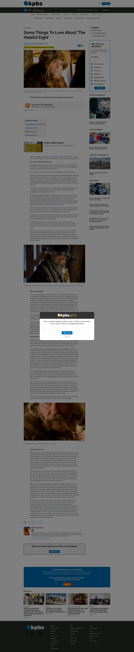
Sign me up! (67, 333)
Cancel (67, 336)
